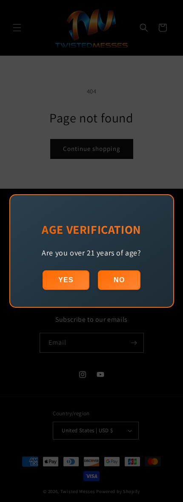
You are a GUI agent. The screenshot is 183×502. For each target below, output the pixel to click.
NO (119, 280)
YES (66, 280)
